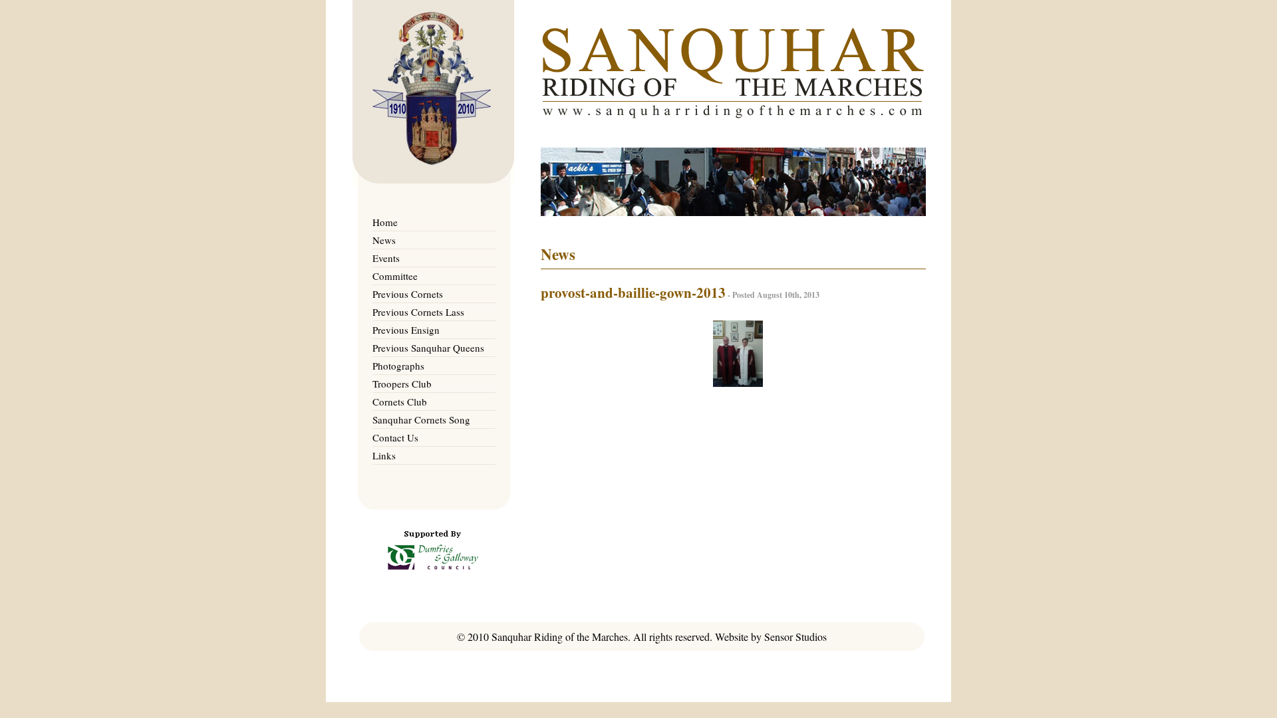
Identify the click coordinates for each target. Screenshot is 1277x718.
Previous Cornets (407, 293)
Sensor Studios (795, 637)
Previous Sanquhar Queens (428, 347)
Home (385, 222)
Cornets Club (399, 401)
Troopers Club (402, 383)
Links (384, 455)
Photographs (398, 365)
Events (386, 258)
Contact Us (395, 437)
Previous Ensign (406, 329)
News (384, 240)
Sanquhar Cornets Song (421, 419)
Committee (395, 276)
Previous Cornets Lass (418, 311)
